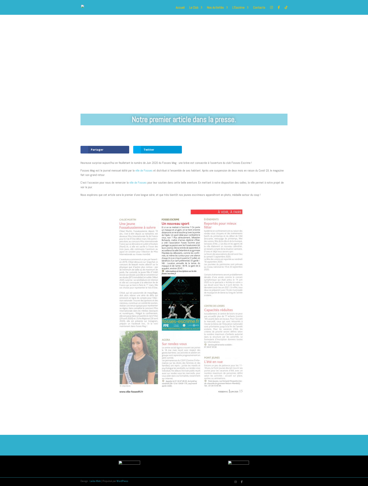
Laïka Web (95, 481)
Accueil (180, 8)
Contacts (259, 8)
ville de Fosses (144, 170)
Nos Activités (215, 8)
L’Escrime (238, 8)
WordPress (122, 481)
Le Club (193, 8)
